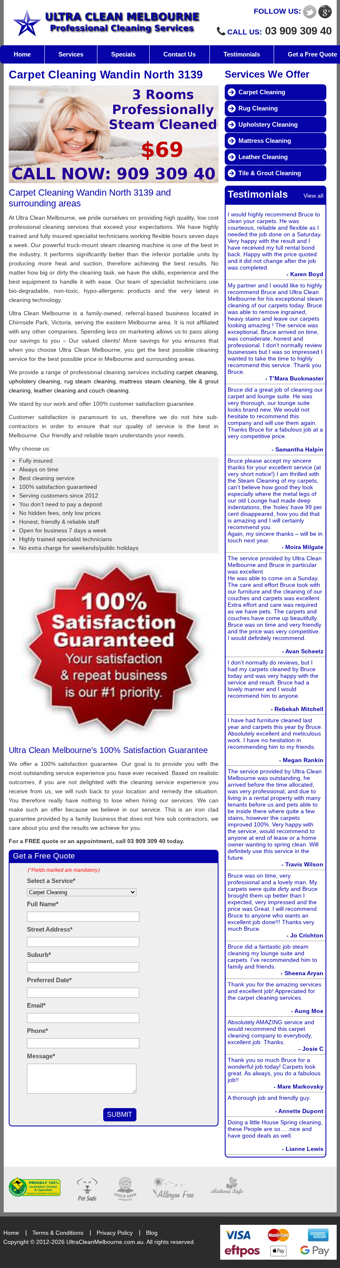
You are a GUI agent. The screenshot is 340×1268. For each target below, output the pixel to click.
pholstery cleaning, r (39, 381)
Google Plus (325, 11)
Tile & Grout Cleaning (269, 173)
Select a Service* (51, 880)
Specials (123, 54)
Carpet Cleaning (261, 92)
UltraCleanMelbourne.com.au (104, 1242)
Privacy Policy (115, 1232)
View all (313, 195)
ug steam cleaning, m (95, 381)
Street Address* (50, 929)
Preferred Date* (49, 979)
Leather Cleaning (263, 156)
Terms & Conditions (57, 1232)
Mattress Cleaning (264, 140)
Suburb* (39, 954)
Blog (152, 1232)
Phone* (37, 1030)
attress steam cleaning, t (157, 381)
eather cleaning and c (63, 390)
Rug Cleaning (258, 108)
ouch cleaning (110, 390)
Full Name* (42, 903)
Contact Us (179, 54)
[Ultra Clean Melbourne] (105, 22)
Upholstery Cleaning (268, 124)
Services (70, 54)
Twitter (309, 11)
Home (22, 54)
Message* (41, 1056)
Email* (36, 1005)
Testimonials (241, 54)
